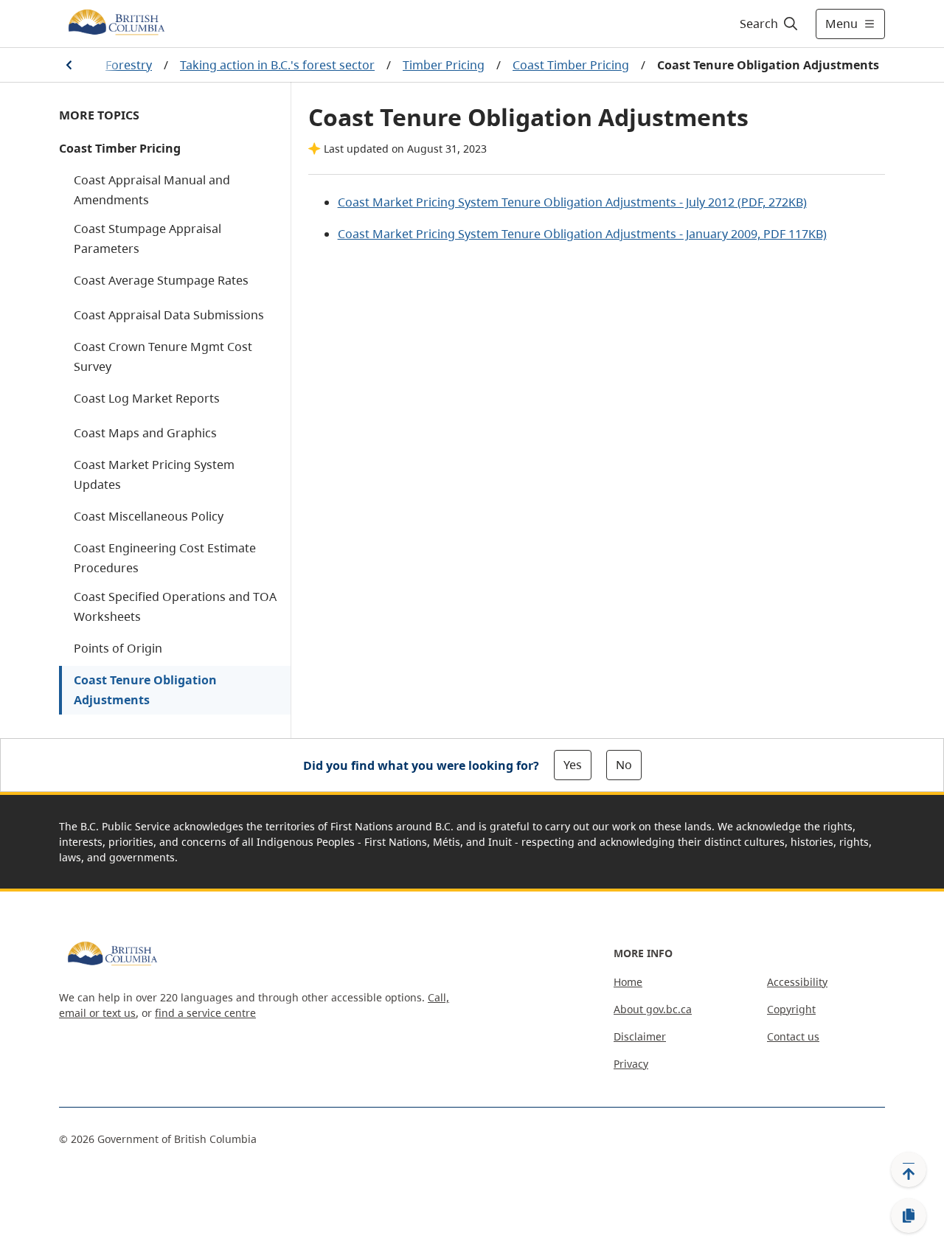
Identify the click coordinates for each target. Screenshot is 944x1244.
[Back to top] (908, 1169)
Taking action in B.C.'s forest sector (277, 65)
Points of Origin (118, 648)
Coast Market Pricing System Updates (154, 474)
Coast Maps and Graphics (145, 433)
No (624, 765)
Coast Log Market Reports (147, 398)
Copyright (791, 1009)
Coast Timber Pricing (571, 65)
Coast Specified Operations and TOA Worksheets (175, 606)
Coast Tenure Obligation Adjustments (145, 690)
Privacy (631, 1064)
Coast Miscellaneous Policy (148, 516)
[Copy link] (908, 1216)
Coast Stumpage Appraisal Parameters (147, 238)
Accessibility (797, 982)
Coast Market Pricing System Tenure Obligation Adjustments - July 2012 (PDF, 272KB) (572, 202)
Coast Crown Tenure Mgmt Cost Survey (163, 356)
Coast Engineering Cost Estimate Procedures (165, 558)
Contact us (793, 1036)
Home (628, 982)
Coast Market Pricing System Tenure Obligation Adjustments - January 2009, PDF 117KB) (582, 234)
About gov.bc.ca (653, 1009)
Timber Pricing (444, 65)
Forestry (128, 65)
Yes (572, 765)
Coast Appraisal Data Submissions (169, 315)
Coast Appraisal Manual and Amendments (152, 190)
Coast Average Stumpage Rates (161, 280)
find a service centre (205, 1013)
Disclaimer (640, 1036)
